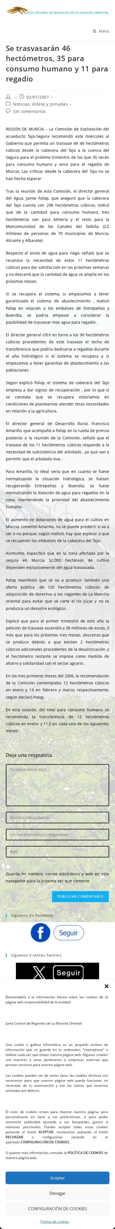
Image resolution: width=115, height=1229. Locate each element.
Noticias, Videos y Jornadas (40, 104)
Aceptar (57, 1178)
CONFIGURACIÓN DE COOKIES (57, 1208)
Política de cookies (54, 1221)
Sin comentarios (29, 111)
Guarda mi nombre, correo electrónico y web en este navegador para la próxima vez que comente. (57, 877)
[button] (106, 986)
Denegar (57, 1193)
